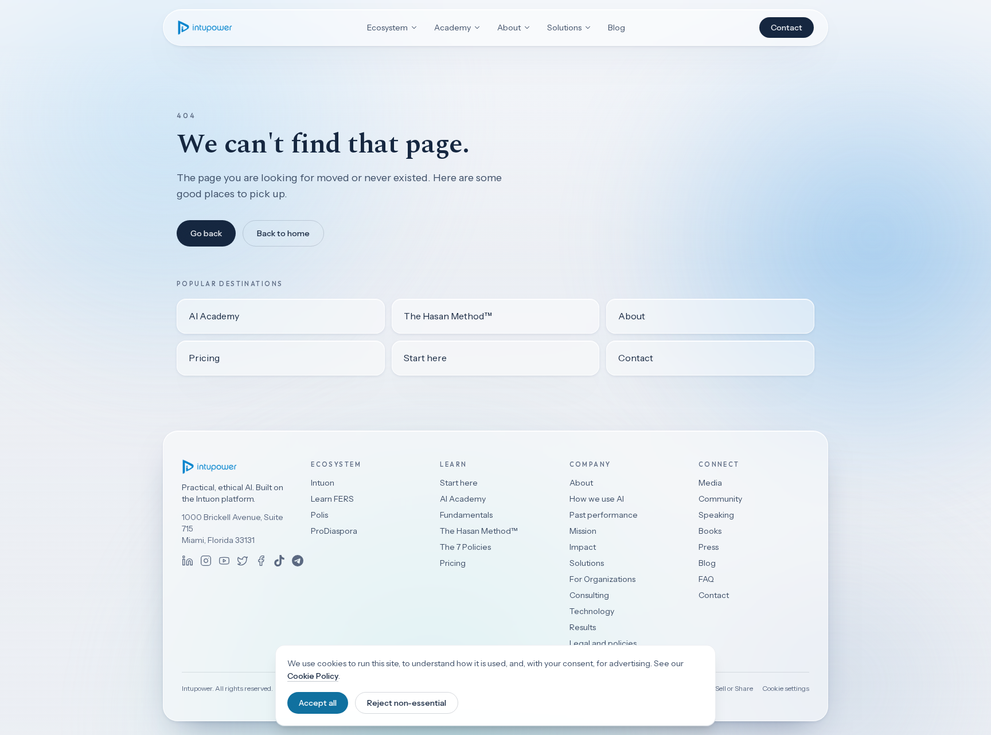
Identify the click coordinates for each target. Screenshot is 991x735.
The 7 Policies (465, 547)
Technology (591, 611)
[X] (242, 560)
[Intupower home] (205, 27)
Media (710, 483)
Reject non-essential (406, 703)
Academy (452, 27)
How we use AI (596, 499)
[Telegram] (297, 560)
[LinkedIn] (187, 560)
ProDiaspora (334, 531)
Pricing (204, 357)
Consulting (589, 595)
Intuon (322, 483)
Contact (786, 27)
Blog (616, 27)
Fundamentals (466, 515)
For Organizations (602, 579)
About (509, 27)
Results (582, 627)
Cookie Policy (312, 676)
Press (709, 547)
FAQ (706, 579)
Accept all (318, 703)
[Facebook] (261, 560)
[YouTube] (224, 560)
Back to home (283, 233)
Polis (319, 515)
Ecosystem (387, 27)
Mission (582, 531)
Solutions (564, 27)
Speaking (716, 515)
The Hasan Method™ (448, 316)
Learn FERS (332, 499)
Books (710, 531)
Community (720, 499)
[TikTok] (279, 560)
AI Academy (214, 316)
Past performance (603, 515)
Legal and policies (603, 643)
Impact (582, 547)
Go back (206, 233)
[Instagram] (206, 560)
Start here (425, 357)
